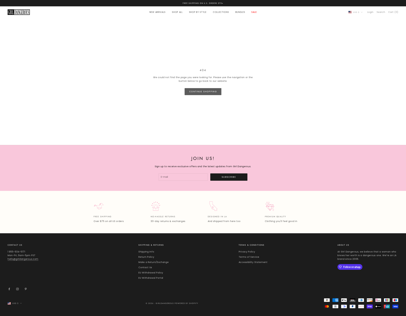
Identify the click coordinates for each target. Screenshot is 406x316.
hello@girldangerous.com (23, 259)
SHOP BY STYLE (197, 12)
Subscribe (229, 176)
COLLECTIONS (221, 12)
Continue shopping (203, 91)
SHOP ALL (177, 12)
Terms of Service (249, 257)
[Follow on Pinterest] (25, 289)
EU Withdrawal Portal (150, 277)
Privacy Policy (247, 251)
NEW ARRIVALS (157, 12)
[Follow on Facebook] (9, 289)
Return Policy (146, 257)
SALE (254, 12)
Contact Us (145, 267)
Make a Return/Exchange (153, 262)
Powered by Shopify (186, 303)
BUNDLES (240, 12)
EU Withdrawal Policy (150, 272)
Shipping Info (146, 251)
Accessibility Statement (253, 262)
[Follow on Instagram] (17, 289)
